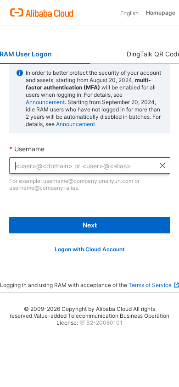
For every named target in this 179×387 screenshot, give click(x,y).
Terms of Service (150, 285)
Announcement (45, 102)
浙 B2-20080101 (101, 322)
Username (29, 149)
